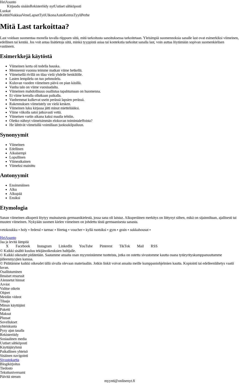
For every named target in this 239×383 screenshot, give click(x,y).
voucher (76, 230)
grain (123, 230)
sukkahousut (139, 230)
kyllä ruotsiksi (96, 230)
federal (36, 230)
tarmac (49, 230)
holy (24, 230)
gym (112, 230)
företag (62, 230)
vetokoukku (9, 230)
